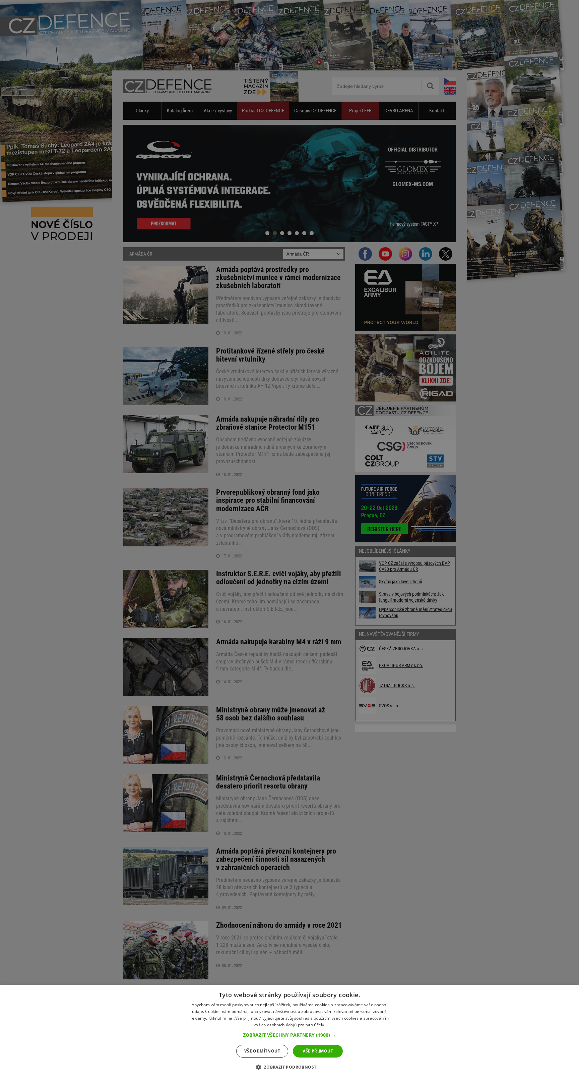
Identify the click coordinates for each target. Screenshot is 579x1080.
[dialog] (289, 1032)
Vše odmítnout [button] (262, 1051)
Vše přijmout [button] (318, 1051)
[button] (289, 1035)
